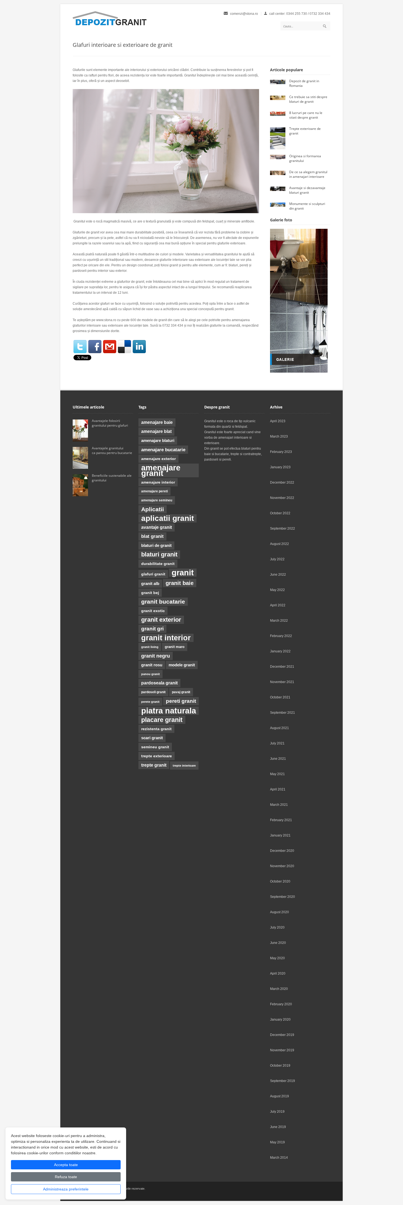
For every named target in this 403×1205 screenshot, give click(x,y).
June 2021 (278, 759)
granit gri (152, 629)
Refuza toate (66, 1177)
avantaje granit (156, 527)
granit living (149, 647)
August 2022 (279, 544)
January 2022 (280, 651)
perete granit (150, 701)
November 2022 (282, 498)
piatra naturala (168, 711)
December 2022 (282, 482)
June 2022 (278, 574)
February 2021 (281, 820)
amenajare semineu (156, 500)
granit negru (155, 656)
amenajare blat (156, 431)
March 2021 (279, 805)
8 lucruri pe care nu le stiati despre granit (305, 115)
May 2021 (277, 774)
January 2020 (280, 1019)
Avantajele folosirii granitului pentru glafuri (110, 423)
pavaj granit (181, 692)
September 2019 (282, 1081)
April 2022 (277, 605)
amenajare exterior (158, 458)
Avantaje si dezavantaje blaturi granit (307, 190)
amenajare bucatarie (163, 449)
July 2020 (277, 927)
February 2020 (281, 1004)
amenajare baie (157, 422)
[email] (109, 346)
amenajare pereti (154, 491)
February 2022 (281, 636)
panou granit (150, 674)
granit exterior (161, 619)
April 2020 (277, 973)
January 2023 (280, 467)
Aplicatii (152, 509)
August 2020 (279, 912)
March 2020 (279, 989)
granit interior (166, 638)
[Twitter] (80, 346)
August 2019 (279, 1096)
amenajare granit (160, 470)
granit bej (150, 592)
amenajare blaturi (157, 440)
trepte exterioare (156, 756)
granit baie (180, 583)
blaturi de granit (156, 545)
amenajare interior (158, 482)
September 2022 (282, 528)
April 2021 (277, 789)
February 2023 (281, 452)
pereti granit (181, 701)
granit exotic (153, 611)
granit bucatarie (163, 601)
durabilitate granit (158, 563)
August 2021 (279, 728)
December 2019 (282, 1035)
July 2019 (277, 1111)
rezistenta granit (156, 729)
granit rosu (151, 665)
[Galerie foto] (299, 371)
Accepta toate (66, 1165)
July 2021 (277, 743)
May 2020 (277, 958)
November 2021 (282, 682)
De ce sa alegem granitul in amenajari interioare (308, 174)
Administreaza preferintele (66, 1189)
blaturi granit (159, 554)
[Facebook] (94, 346)
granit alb (150, 583)
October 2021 (280, 697)
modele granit (182, 665)
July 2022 (277, 559)
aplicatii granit (167, 518)
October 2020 (280, 881)
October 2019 (280, 1065)
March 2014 (279, 1158)
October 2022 (280, 513)
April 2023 (277, 421)
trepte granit (153, 765)
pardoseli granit (153, 692)
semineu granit (155, 747)
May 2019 (277, 1142)
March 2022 (279, 621)
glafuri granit (153, 574)
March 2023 (279, 436)
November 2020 (282, 866)
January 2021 (280, 835)
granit (183, 573)
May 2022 (277, 590)
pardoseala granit (159, 683)
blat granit (152, 536)
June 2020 (278, 943)
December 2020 (282, 851)
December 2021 (282, 667)
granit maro (175, 647)
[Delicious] (124, 346)
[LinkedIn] (139, 346)
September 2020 (282, 897)
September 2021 (282, 713)
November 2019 (282, 1050)
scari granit (152, 738)
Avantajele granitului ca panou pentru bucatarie (112, 450)
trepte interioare (184, 765)
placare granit (162, 719)
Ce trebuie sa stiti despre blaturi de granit (308, 99)
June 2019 (278, 1127)
